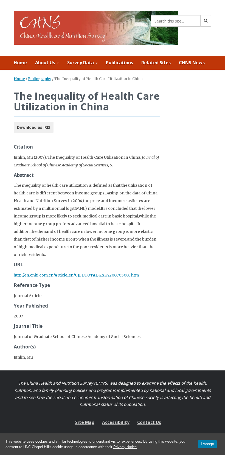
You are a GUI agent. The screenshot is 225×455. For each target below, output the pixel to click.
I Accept (207, 444)
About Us (45, 63)
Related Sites (156, 63)
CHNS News (192, 63)
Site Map (84, 422)
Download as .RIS (33, 127)
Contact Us (149, 422)
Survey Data (81, 63)
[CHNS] (96, 27)
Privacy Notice (125, 447)
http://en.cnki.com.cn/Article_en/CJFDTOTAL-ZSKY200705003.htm (76, 275)
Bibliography (39, 79)
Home (20, 63)
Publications (119, 63)
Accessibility (116, 422)
